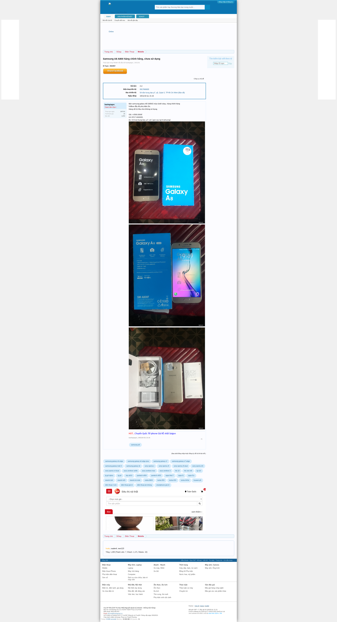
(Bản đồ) (181, 93)
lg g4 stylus (109, 475)
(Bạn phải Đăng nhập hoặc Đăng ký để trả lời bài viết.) (188, 453)
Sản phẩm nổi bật (124, 17)
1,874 (123, 116)
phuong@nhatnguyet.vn (115, 613)
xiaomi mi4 (109, 480)
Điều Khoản (184, 560)
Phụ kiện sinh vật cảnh (162, 597)
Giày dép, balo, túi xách (188, 568)
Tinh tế (197, 606)
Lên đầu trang (228, 560)
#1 (201, 439)
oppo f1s (191, 475)
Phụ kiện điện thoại (109, 574)
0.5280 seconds (111, 619)
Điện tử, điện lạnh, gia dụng (112, 588)
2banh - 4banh (159, 565)
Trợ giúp (211, 560)
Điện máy (106, 585)
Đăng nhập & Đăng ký (226, 2)
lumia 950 (161, 480)
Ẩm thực (157, 588)
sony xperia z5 (164, 466)
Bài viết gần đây (133, 20)
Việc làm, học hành (135, 594)
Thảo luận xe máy (186, 588)
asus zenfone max (148, 471)
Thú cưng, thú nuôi (161, 594)
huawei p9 (197, 480)
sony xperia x (149, 466)
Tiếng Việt (105, 560)
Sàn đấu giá (210, 585)
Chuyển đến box (120, 20)
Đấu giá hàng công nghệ (214, 588)
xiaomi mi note (135, 480)
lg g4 (119, 475)
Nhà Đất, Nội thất (135, 585)
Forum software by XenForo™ (207, 611)
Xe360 (207, 606)
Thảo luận (183, 585)
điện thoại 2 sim (111, 485)
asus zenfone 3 (165, 471)
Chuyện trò (183, 591)
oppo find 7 (170, 475)
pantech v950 (142, 475)
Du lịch (156, 591)
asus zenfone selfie (131, 471)
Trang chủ (219, 560)
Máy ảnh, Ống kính (212, 568)
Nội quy (199, 560)
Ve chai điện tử (108, 591)
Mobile (116, 62)
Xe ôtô (156, 571)
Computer (131, 574)
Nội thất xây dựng (135, 588)
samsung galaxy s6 (133, 466)
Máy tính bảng (133, 571)
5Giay (108, 17)
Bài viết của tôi (107, 20)
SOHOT (141, 17)
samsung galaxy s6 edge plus (138, 461)
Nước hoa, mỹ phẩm (187, 574)
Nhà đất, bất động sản (136, 591)
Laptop (130, 568)
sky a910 (129, 475)
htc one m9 (188, 471)
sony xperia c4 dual (112, 471)
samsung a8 (135, 445)
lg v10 (199, 471)
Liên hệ (205, 560)
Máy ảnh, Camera (212, 565)
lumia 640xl (185, 480)
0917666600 (144, 89)
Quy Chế (192, 560)
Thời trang (183, 565)
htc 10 (177, 471)
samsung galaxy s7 (160, 461)
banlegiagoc (129, 62)
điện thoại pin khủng (144, 485)
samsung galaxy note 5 (113, 466)
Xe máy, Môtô (159, 568)
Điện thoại (106, 565)
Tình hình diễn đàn (112, 544)
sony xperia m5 (197, 466)
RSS (235, 560)
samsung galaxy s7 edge (181, 461)
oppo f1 (181, 475)
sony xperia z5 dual (181, 466)
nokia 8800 (149, 480)
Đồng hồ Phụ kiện (186, 571)
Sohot (202, 606)
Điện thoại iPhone (109, 571)
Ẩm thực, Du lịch (160, 585)
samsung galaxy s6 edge (114, 461)
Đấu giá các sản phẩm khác (215, 591)
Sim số (105, 577)
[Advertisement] (11, 59)
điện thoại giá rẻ (127, 485)
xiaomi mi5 (121, 480)
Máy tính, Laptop (135, 565)
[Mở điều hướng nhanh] (232, 51)
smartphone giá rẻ (162, 485)
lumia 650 (172, 480)
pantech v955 (156, 475)
